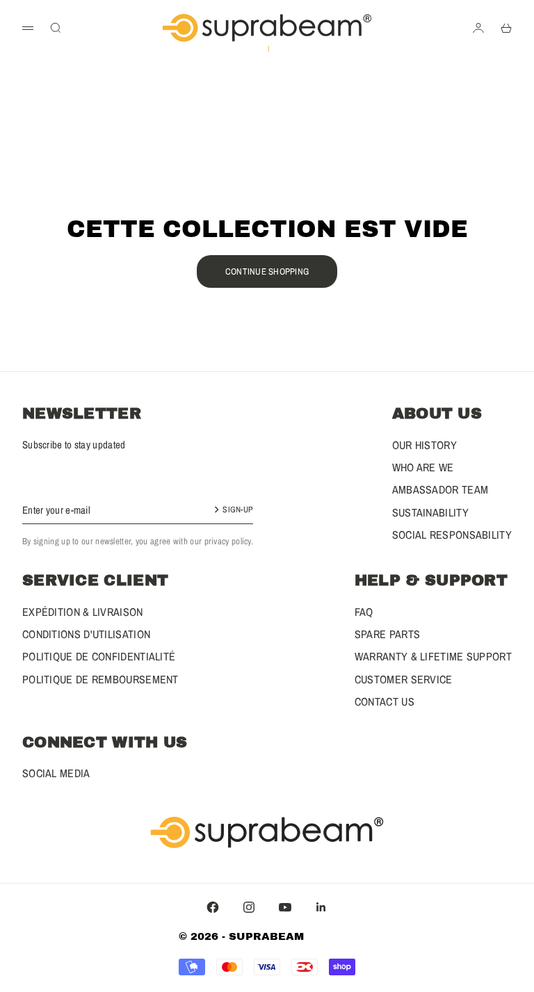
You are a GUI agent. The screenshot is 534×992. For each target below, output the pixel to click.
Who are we (423, 467)
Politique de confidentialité (98, 656)
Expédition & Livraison (82, 611)
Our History (424, 445)
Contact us (384, 701)
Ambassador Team (440, 489)
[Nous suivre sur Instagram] (249, 907)
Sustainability (430, 512)
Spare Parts (387, 634)
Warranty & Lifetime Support (433, 656)
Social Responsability (452, 534)
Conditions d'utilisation (86, 634)
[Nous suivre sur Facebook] (213, 907)
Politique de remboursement (100, 679)
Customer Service (404, 679)
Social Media (56, 773)
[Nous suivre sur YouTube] (285, 907)
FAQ (364, 611)
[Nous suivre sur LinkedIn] (321, 907)
